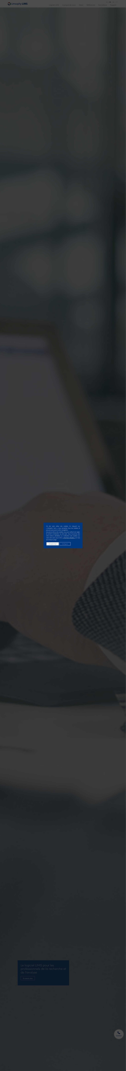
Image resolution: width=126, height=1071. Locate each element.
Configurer (65, 544)
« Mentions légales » (69, 538)
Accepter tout (52, 544)
